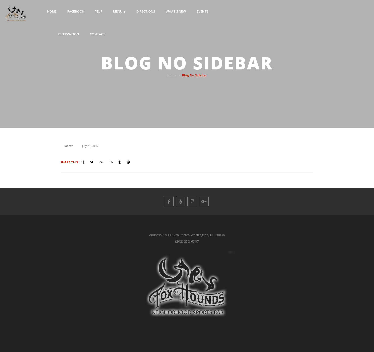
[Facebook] (169, 201)
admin (69, 146)
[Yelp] (180, 201)
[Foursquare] (192, 201)
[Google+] (204, 201)
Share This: (69, 162)
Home (171, 75)
